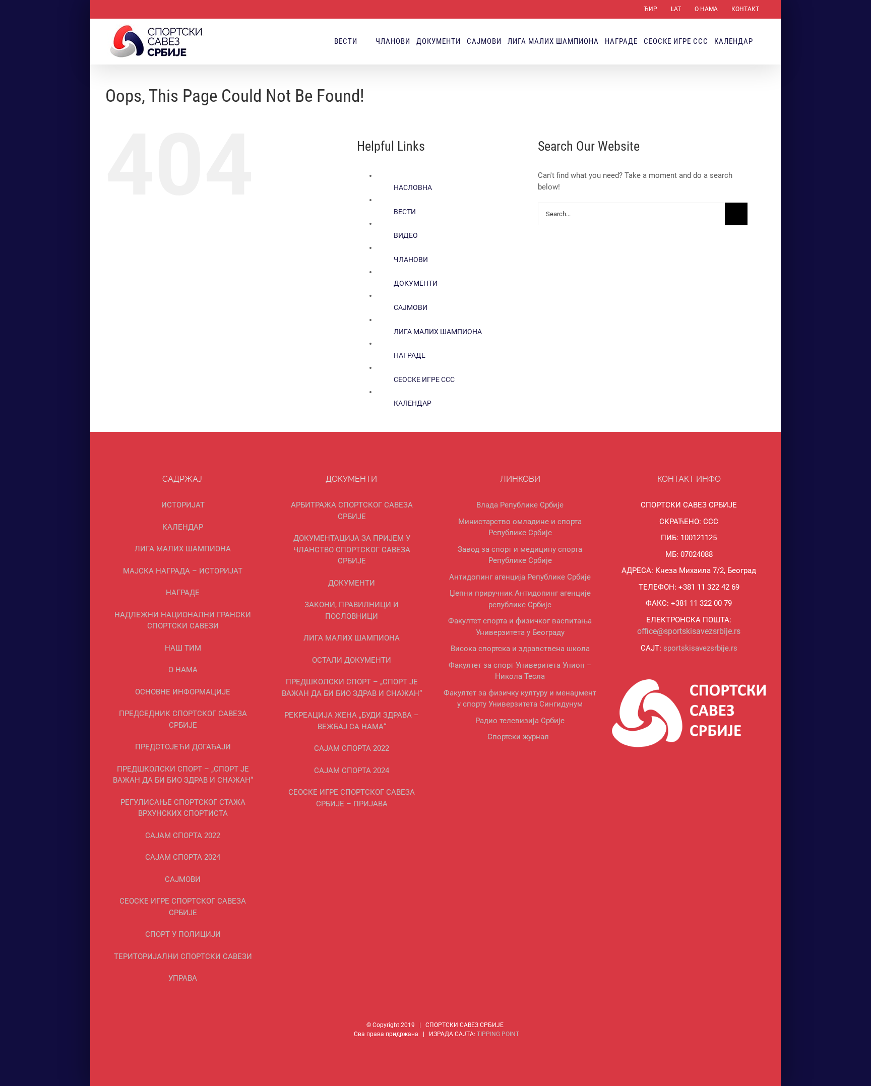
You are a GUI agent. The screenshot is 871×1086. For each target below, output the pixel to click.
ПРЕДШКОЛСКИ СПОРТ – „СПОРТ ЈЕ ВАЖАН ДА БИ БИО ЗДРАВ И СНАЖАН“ (183, 774)
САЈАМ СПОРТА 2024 (182, 857)
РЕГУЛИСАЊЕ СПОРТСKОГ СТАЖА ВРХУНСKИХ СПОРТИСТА (182, 808)
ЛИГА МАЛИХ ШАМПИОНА (438, 332)
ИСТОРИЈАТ (183, 504)
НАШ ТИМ (183, 648)
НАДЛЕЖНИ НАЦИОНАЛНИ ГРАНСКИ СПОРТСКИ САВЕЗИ (182, 620)
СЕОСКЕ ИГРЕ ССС (424, 379)
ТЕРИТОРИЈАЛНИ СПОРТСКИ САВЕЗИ (183, 956)
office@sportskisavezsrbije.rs (688, 631)
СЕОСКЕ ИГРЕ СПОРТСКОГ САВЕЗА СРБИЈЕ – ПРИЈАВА (351, 798)
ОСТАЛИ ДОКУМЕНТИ (351, 660)
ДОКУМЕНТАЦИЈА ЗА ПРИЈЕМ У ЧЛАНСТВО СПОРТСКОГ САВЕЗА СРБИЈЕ (351, 549)
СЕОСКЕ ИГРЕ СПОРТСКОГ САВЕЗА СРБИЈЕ (182, 907)
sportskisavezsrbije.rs (700, 648)
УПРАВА (182, 978)
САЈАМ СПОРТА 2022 (182, 835)
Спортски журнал (518, 736)
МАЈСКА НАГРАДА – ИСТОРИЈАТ (182, 571)
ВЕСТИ (405, 212)
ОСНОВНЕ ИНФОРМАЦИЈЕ (182, 691)
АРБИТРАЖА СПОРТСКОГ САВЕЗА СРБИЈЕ (352, 510)
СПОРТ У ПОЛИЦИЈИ (183, 934)
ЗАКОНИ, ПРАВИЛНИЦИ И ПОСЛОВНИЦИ (351, 610)
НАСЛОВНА (413, 187)
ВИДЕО (406, 235)
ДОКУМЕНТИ (416, 283)
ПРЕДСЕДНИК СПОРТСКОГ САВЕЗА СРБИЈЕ (183, 719)
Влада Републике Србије (520, 504)
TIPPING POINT (498, 1034)
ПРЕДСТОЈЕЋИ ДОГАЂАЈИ (183, 746)
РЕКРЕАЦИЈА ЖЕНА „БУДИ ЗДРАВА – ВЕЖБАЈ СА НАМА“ (351, 721)
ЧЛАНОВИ (411, 259)
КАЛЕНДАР (412, 403)
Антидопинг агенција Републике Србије (520, 577)
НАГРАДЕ (409, 355)
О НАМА (183, 669)
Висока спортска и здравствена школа (520, 648)
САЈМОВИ (410, 307)
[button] (762, 41)
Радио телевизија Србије (520, 720)
